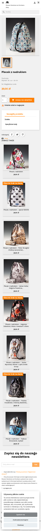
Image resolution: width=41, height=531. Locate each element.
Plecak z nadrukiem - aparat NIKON (16, 210)
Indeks (7, 120)
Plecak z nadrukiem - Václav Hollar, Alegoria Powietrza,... (16, 287)
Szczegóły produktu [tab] (15, 114)
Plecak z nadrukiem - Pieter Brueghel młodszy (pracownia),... (16, 249)
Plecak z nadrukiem (16, 172)
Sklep (7, 8)
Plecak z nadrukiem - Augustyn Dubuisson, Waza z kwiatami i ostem (16, 325)
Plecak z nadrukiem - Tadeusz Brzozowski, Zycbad (16, 440)
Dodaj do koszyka (22, 100)
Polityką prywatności (21, 472)
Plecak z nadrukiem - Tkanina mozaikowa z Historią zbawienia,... (16, 402)
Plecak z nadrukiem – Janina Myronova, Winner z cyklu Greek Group (16, 364)
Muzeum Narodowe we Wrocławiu (15, 5)
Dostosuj (20, 525)
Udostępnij (12, 134)
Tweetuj (17, 134)
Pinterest (23, 134)
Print (6, 139)
